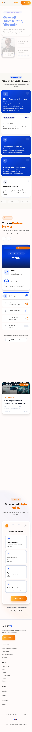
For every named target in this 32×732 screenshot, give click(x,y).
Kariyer (4, 677)
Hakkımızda (5, 665)
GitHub (4, 704)
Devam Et (16, 598)
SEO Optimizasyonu (7, 653)
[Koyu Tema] (10, 718)
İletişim (4, 680)
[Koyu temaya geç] (8, 3)
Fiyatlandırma (6, 674)
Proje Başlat (7, 637)
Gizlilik (6, 724)
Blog (3, 668)
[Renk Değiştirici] (16, 718)
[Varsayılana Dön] (21, 718)
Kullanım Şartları (13, 724)
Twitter (4, 695)
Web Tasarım (5, 650)
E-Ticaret (4, 656)
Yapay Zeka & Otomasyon (9, 647)
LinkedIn (4, 690)
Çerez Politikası (23, 724)
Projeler (4, 671)
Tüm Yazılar (5, 378)
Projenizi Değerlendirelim (14, 340)
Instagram (5, 699)
